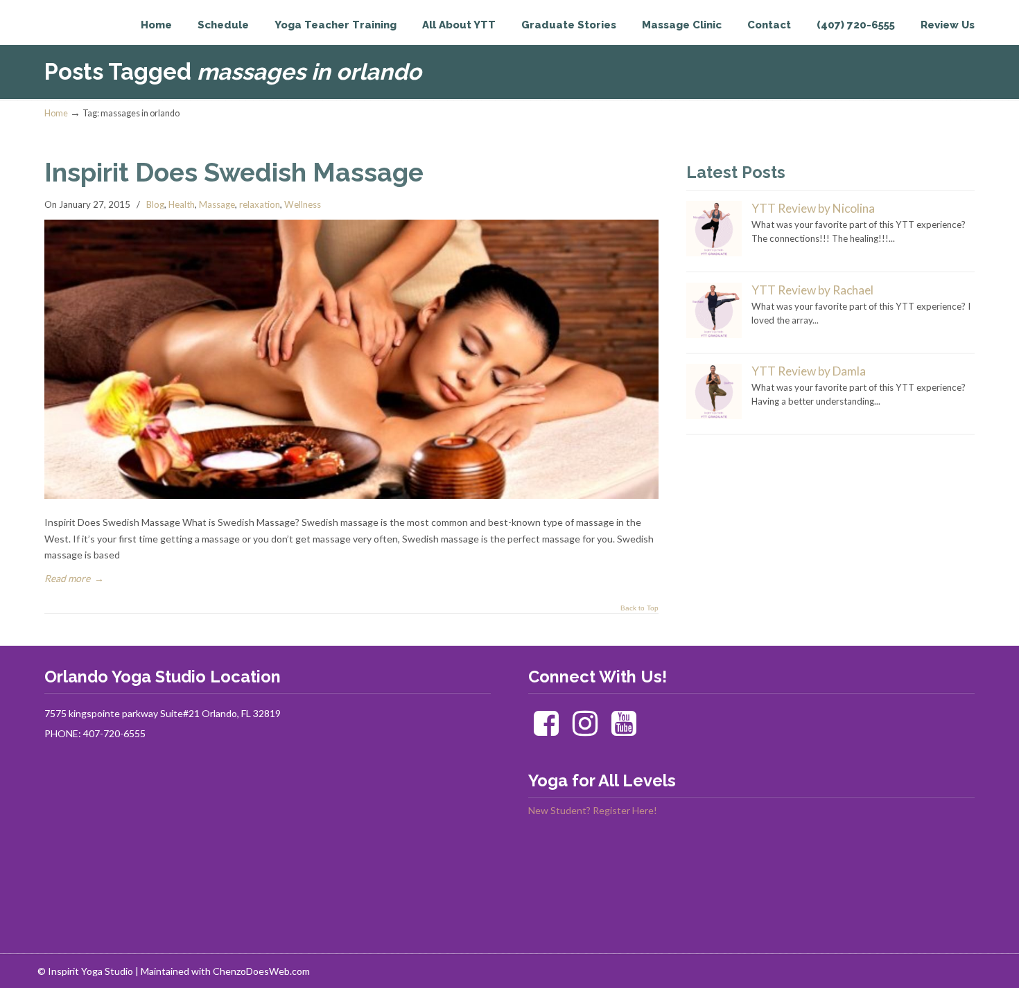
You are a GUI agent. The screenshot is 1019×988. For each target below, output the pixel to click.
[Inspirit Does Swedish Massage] (351, 495)
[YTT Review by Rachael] (714, 334)
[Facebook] (546, 730)
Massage (217, 204)
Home (56, 113)
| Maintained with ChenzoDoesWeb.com (222, 971)
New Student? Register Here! (592, 810)
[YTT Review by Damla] (714, 415)
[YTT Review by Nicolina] (714, 252)
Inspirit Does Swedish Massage (234, 172)
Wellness (302, 204)
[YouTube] (623, 730)
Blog (155, 204)
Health (181, 204)
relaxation (259, 204)
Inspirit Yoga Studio (101, 38)
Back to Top (639, 608)
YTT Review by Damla (808, 371)
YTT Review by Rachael (812, 290)
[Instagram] (585, 730)
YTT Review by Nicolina (813, 208)
